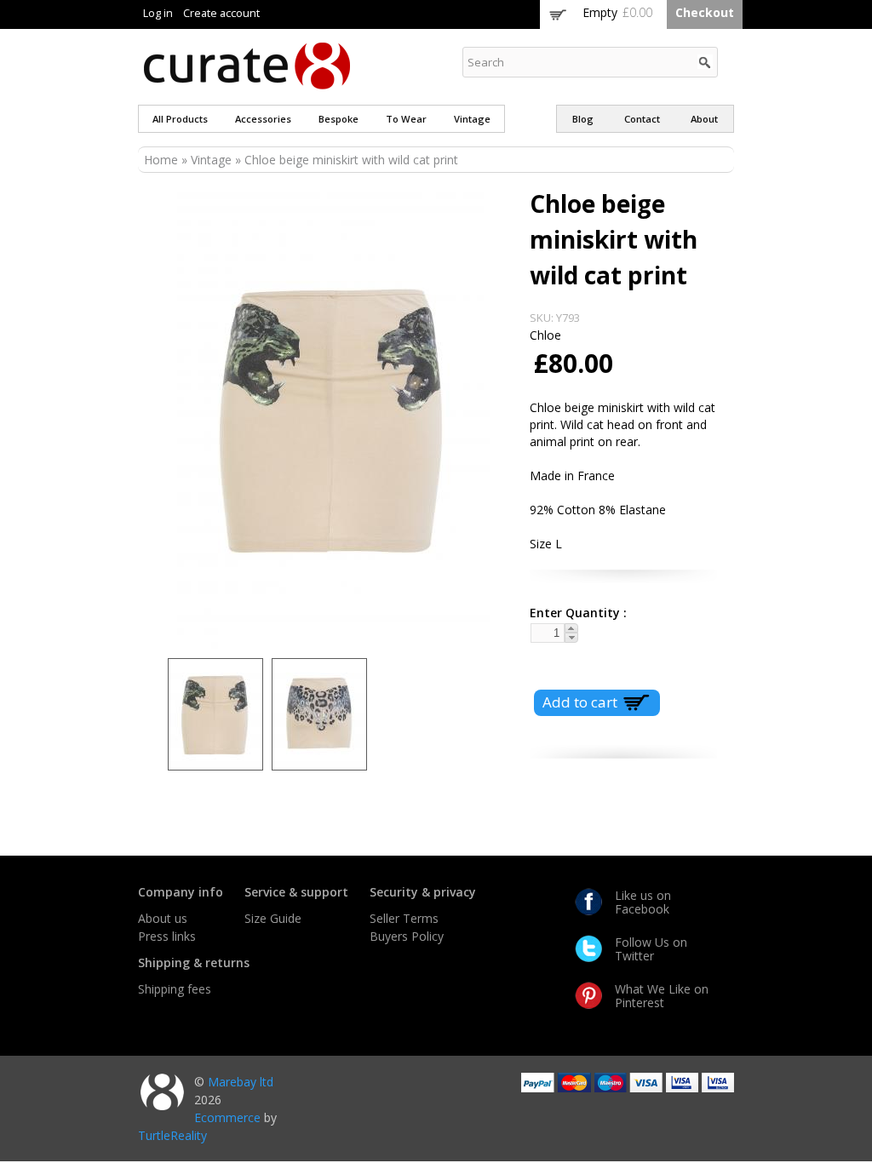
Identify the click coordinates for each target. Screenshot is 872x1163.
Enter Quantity (572, 612)
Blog (583, 118)
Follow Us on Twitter (651, 949)
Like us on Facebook (643, 902)
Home (161, 160)
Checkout (704, 12)
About (704, 118)
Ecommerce (227, 1117)
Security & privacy (423, 892)
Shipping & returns (194, 962)
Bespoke (338, 118)
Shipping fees (174, 989)
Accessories (263, 118)
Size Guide (272, 918)
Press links (167, 936)
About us (162, 918)
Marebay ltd (240, 1082)
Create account (221, 13)
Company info (180, 892)
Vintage (472, 118)
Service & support (296, 892)
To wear (406, 118)
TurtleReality (172, 1135)
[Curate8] (247, 81)
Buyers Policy (407, 936)
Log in (158, 13)
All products (180, 118)
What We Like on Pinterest (661, 996)
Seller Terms (404, 918)
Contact (642, 118)
